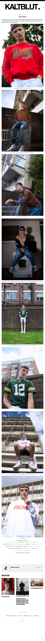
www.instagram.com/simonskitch (33, 546)
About (31, 615)
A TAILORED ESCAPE (37, 588)
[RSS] (24, 612)
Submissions (26, 615)
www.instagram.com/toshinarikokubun (22, 550)
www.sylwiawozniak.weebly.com (13, 541)
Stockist (20, 615)
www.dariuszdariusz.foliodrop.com (19, 544)
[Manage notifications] (43, 639)
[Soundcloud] (22, 612)
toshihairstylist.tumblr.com (27, 548)
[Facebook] (19, 612)
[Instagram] (20, 612)
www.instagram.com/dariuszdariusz (36, 544)
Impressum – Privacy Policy (11, 615)
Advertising (36, 615)
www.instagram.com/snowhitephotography (30, 541)
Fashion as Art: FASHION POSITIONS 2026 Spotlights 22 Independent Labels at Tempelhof (22, 601)
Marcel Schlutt (15, 567)
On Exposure (6, 596)
